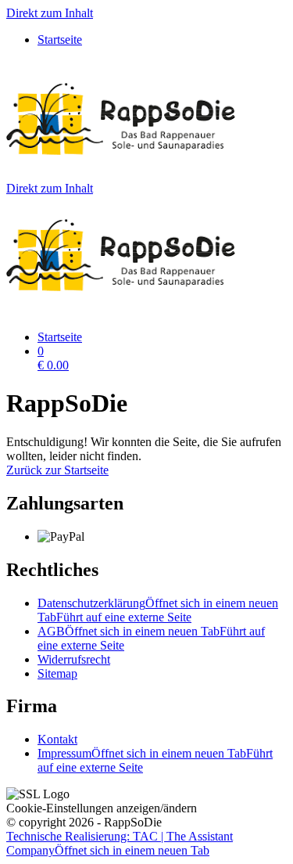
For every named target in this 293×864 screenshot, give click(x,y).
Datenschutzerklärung (158, 610)
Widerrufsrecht (74, 659)
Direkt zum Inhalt (49, 13)
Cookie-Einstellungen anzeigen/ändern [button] (101, 808)
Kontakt (57, 739)
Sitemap (57, 673)
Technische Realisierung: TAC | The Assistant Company (119, 843)
